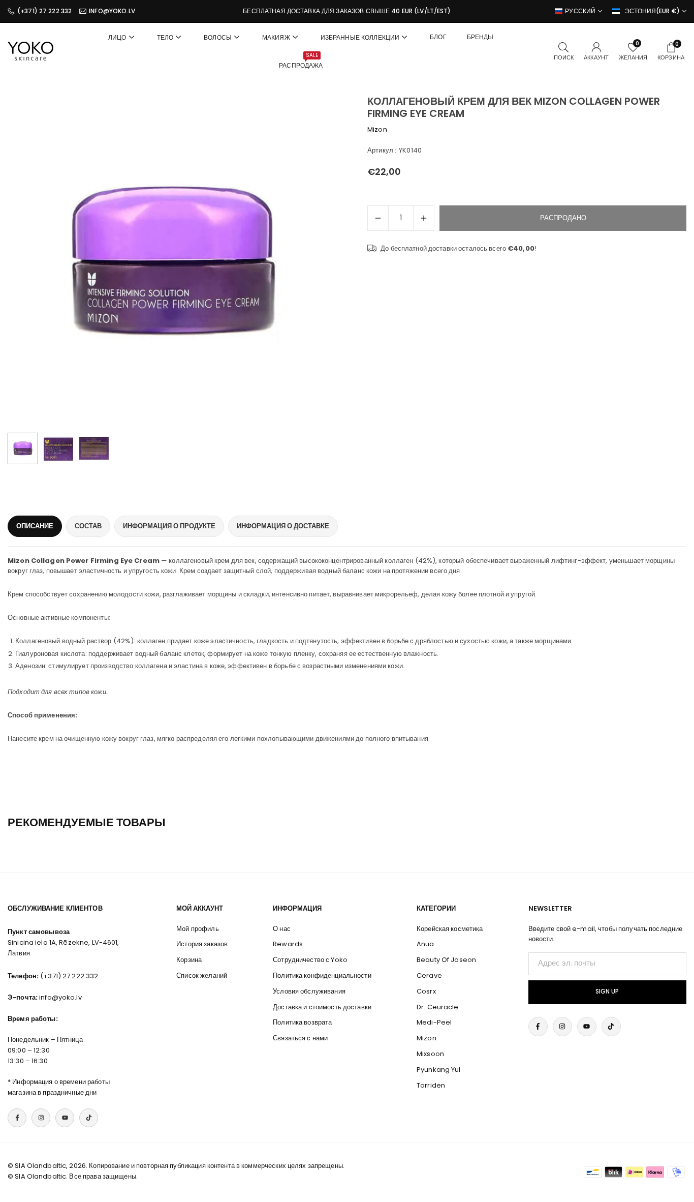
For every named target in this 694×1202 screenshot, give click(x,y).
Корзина (189, 960)
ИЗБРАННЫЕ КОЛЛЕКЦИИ (360, 37)
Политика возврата (302, 1022)
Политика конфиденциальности (322, 975)
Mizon (377, 129)
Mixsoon (430, 1054)
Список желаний (201, 975)
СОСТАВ (88, 526)
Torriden (431, 1085)
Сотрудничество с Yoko (310, 960)
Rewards (288, 944)
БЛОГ (438, 37)
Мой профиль (197, 929)
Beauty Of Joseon (446, 960)
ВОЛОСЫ (218, 37)
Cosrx (426, 991)
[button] (314, 261)
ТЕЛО (165, 37)
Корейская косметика (450, 929)
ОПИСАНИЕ (34, 526)
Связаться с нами (300, 1038)
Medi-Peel (434, 1022)
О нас (282, 929)
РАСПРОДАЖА (301, 60)
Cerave (429, 975)
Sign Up (607, 991)
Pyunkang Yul (439, 1069)
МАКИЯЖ (276, 37)
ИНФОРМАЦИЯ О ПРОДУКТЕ (169, 526)
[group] (173, 261)
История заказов (202, 944)
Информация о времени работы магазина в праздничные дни (59, 1087)
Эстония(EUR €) (652, 11)
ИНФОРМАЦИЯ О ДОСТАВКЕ (283, 526)
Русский (580, 11)
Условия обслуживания (309, 991)
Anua (425, 944)
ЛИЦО (117, 37)
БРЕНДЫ (480, 37)
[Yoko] (30, 50)
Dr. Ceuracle (438, 1007)
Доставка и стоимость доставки (322, 1007)
